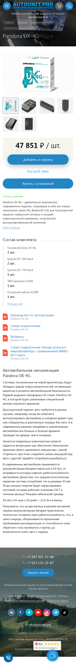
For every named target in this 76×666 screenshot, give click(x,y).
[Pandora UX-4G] (38, 74)
